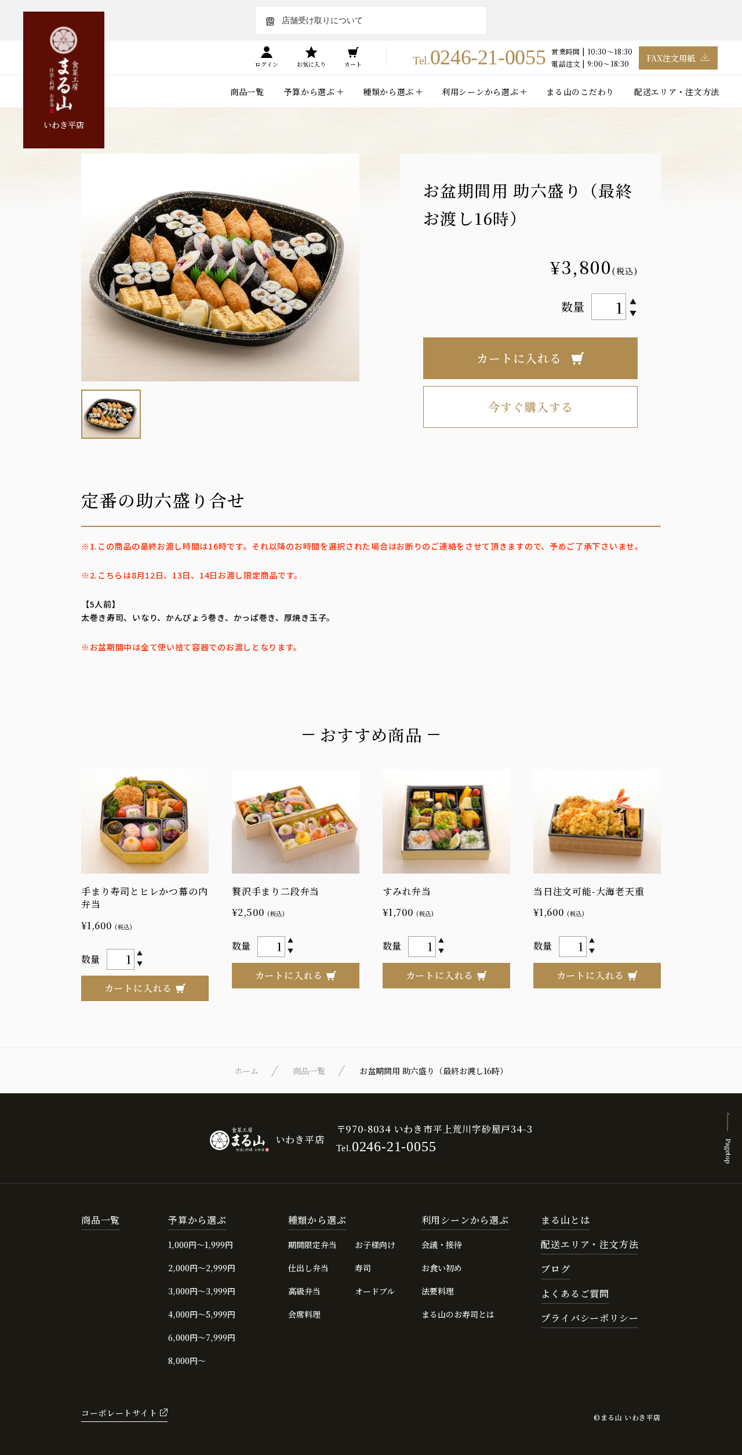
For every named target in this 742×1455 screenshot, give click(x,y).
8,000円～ (187, 1360)
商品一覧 (247, 91)
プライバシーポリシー (589, 1318)
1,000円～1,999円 (200, 1244)
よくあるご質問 (575, 1294)
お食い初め (441, 1268)
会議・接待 (441, 1244)
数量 (572, 306)
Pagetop (728, 1150)
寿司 (363, 1268)
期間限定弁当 (312, 1244)
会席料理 (304, 1314)
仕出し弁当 (308, 1268)
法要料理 (437, 1291)
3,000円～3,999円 (201, 1291)
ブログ (555, 1269)
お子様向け (375, 1244)
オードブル (375, 1291)
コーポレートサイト (119, 1412)
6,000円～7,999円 (201, 1337)
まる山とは (565, 1220)
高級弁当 (304, 1291)
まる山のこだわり (580, 91)
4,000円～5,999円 (201, 1314)
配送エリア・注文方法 (676, 91)
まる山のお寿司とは (457, 1314)
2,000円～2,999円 (201, 1268)
